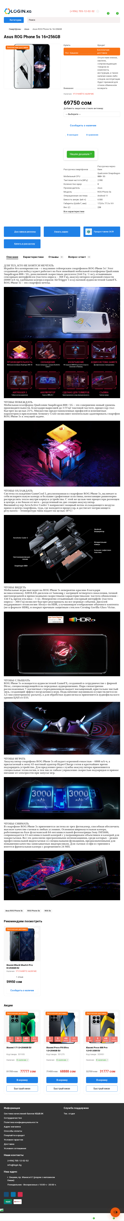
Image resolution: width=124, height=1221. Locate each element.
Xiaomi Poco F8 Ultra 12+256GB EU (57, 1049)
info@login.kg (14, 1165)
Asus (26, 29)
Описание (12, 257)
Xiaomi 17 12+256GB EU (18, 1047)
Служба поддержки (76, 1108)
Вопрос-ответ (78, 257)
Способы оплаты (13, 1131)
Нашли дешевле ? (81, 154)
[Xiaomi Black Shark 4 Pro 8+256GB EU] (22, 944)
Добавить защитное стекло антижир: (83, 108)
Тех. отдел (69, 1113)
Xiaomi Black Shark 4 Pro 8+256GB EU (19, 966)
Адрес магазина (12, 1126)
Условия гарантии (13, 1140)
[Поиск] (117, 20)
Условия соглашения (15, 1148)
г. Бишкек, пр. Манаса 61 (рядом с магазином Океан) (31, 1179)
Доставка (9, 1144)
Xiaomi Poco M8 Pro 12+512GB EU (97, 1049)
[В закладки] (36, 930)
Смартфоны (15, 29)
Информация (12, 1108)
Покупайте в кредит (14, 1135)
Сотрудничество (13, 1118)
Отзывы (55, 257)
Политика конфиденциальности (21, 1122)
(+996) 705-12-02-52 (82, 11)
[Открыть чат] (115, 1212)
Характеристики (33, 257)
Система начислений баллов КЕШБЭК (23, 1113)
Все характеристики (74, 211)
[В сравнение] (36, 936)
